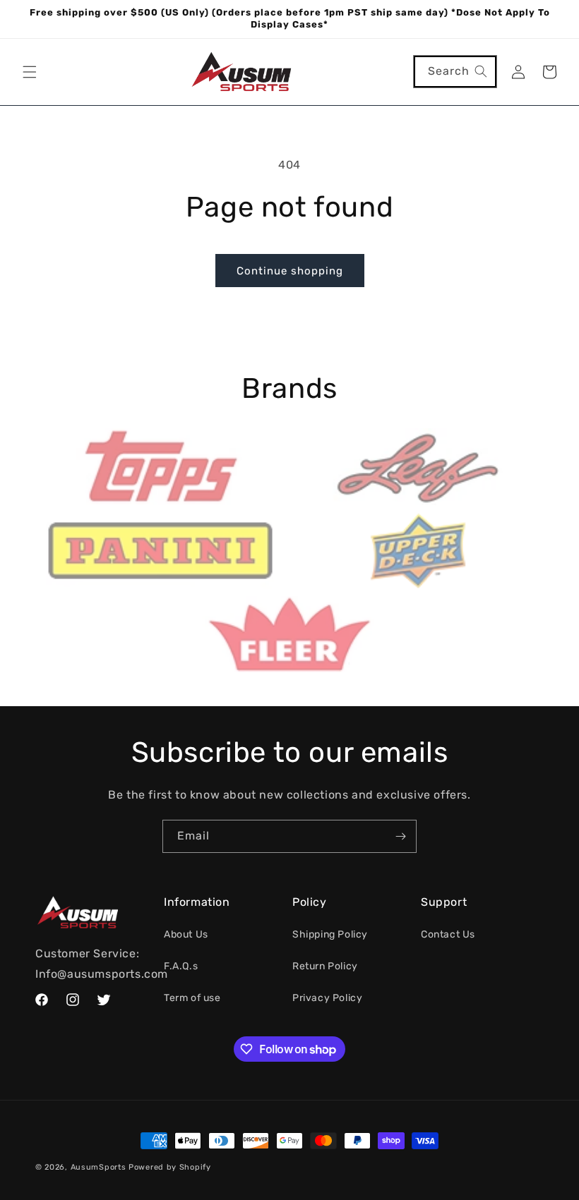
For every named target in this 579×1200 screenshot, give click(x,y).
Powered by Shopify (170, 1167)
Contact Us (448, 934)
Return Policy (325, 966)
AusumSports (98, 1167)
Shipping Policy (330, 934)
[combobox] (455, 71)
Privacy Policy (327, 998)
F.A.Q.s (181, 966)
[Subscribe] (400, 836)
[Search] (480, 71)
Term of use (192, 998)
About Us (186, 934)
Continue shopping (290, 271)
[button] (29, 71)
